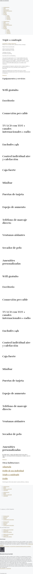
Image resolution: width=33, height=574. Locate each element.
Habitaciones (6, 7)
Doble (5, 478)
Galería (4, 12)
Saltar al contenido (4, 0)
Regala (4, 13)
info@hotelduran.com (5, 513)
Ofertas (5, 518)
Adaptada (6, 467)
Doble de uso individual (13, 471)
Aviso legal (5, 530)
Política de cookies (7, 532)
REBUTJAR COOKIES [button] (5, 546)
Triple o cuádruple (10, 474)
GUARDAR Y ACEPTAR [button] (5, 568)
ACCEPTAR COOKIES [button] (15, 546)
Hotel (4, 8)
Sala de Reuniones (7, 10)
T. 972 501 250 (3, 511)
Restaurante (6, 9)
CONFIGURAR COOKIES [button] (25, 546)
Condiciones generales (8, 519)
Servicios (5, 517)
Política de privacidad (8, 529)
